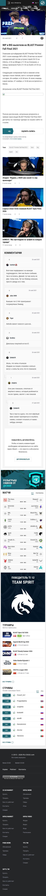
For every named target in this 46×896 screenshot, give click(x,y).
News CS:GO (7, 763)
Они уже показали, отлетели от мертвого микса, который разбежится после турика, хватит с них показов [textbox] (23, 391)
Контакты (22, 769)
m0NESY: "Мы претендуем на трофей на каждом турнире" (22, 240)
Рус (42, 691)
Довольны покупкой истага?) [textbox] (17, 344)
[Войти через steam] (42, 3)
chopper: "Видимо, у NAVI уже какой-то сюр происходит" (20, 179)
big (38, 147)
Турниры (34, 8)
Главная (5, 8)
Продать (5, 798)
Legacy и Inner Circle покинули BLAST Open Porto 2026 (22, 210)
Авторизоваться (23, 459)
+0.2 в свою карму (15, 139)
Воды (25, 828)
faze (32, 147)
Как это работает (8, 802)
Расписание (27, 832)
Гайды (25, 802)
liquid (11, 152)
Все (32, 493)
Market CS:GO (19, 763)
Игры (24, 806)
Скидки (5, 810)
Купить (5, 794)
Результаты (39, 493)
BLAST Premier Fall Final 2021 (18, 147)
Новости (14, 8)
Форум (25, 820)
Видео (25, 824)
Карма (5, 769)
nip (17, 152)
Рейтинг (13, 769)
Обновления (27, 794)
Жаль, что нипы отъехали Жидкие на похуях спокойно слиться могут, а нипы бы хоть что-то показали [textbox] (21, 366)
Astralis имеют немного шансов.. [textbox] (19, 324)
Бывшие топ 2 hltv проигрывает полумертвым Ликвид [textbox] (18, 303)
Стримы (24, 8)
